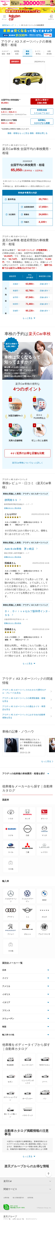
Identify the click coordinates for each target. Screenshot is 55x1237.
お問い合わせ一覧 (18, 1219)
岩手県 (15, 297)
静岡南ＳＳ (11, 500)
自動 (49, 52)
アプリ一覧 (6, 1219)
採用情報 (30, 1197)
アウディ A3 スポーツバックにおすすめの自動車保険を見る (23, 716)
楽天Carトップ (8, 25)
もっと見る (46, 761)
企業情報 (6, 1197)
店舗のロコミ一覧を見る (12, 508)
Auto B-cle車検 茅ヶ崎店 (20, 548)
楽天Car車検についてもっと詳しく (27, 463)
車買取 (16, 52)
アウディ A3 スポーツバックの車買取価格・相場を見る (23, 699)
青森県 (15, 291)
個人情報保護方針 (18, 1197)
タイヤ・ (38, 52)
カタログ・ (6, 52)
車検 (27, 52)
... (17, 25)
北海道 (15, 284)
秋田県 (15, 304)
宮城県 (15, 311)
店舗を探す (44, 284)
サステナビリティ (31, 1219)
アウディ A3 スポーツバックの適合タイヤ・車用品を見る (23, 707)
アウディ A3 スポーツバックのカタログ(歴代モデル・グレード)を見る (24, 691)
